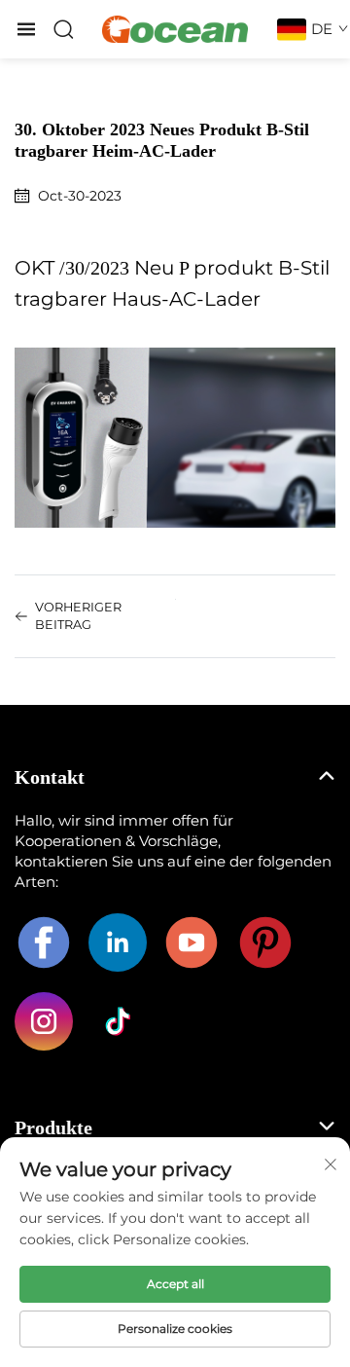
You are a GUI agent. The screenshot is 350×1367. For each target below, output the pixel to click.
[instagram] (44, 1021)
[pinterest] (265, 942)
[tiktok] (117, 1021)
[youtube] (191, 942)
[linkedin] (117, 942)
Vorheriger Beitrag (78, 616)
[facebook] (44, 942)
